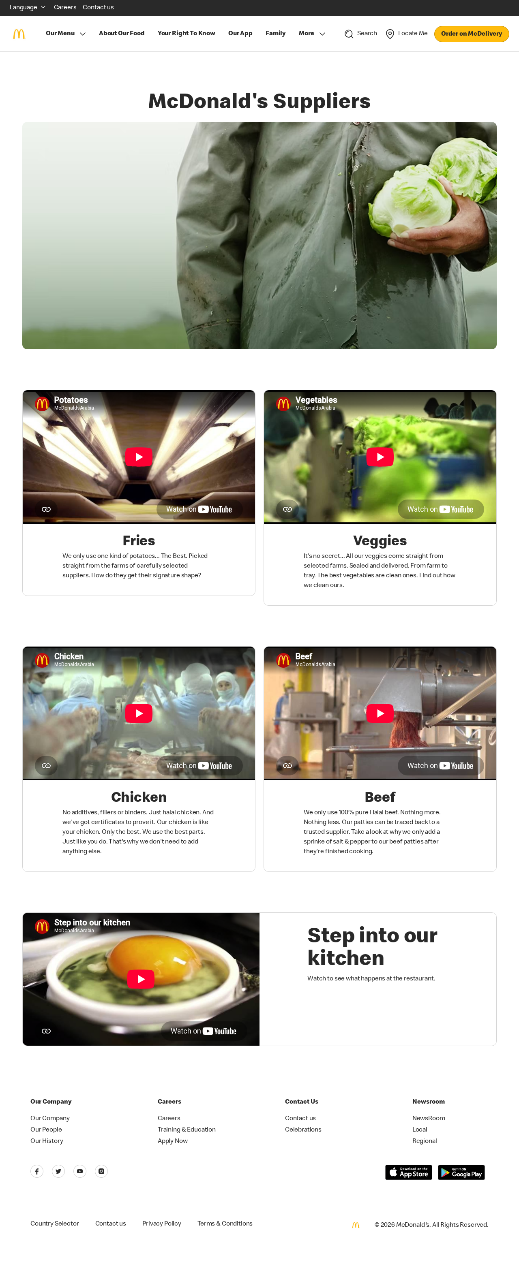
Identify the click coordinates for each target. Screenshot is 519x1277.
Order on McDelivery (471, 34)
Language (23, 8)
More (306, 34)
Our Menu (60, 34)
